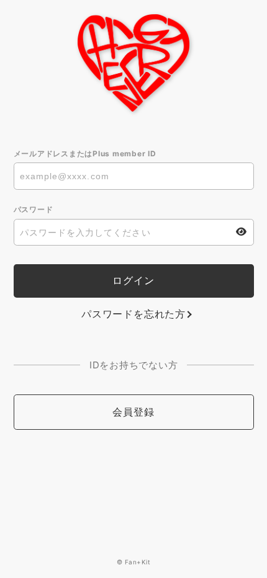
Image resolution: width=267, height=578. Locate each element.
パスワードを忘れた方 (133, 314)
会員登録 (133, 412)
